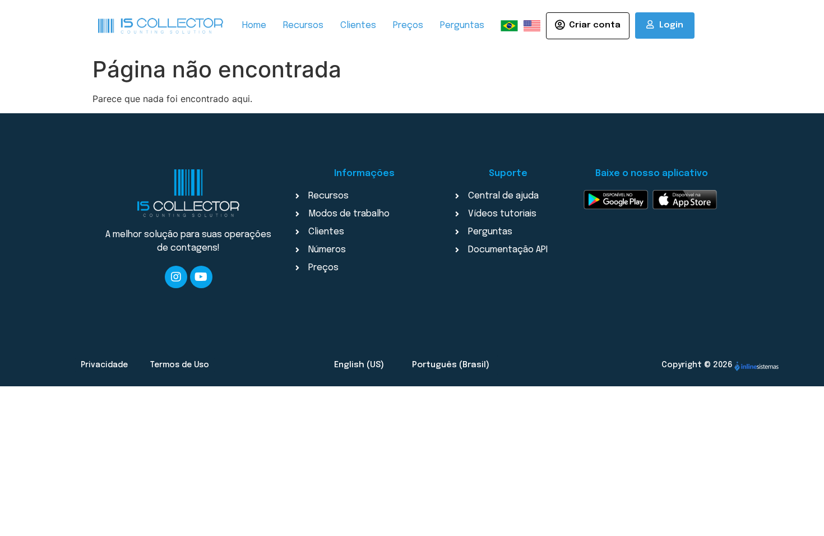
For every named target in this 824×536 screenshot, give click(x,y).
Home (254, 25)
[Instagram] (176, 277)
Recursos (303, 25)
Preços (408, 25)
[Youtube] (201, 277)
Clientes (358, 25)
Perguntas (462, 25)
